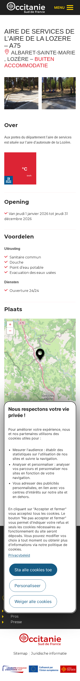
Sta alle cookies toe (33, 569)
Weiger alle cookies (33, 601)
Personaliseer (28, 585)
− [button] (10, 330)
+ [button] (10, 324)
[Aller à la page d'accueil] (26, 7)
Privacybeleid (19, 555)
